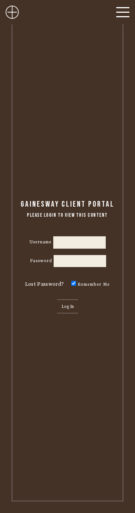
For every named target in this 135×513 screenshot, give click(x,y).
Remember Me (93, 284)
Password (41, 261)
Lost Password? (44, 284)
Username (41, 242)
